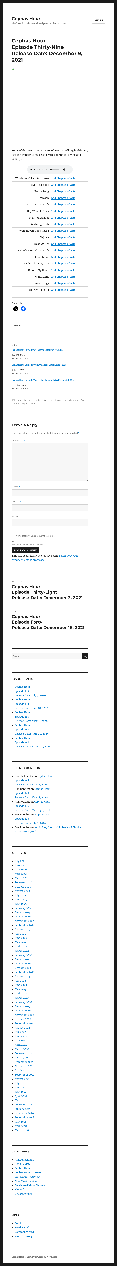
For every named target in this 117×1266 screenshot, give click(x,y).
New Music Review (26, 1181)
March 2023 (22, 997)
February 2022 (23, 1053)
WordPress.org (23, 1236)
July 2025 (20, 895)
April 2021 (21, 1096)
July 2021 (20, 1083)
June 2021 (21, 1087)
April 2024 (21, 946)
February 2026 (23, 882)
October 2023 (23, 967)
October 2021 (23, 1070)
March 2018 (22, 1130)
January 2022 (23, 1057)
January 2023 (23, 1006)
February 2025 (23, 908)
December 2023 (24, 963)
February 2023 (23, 1002)
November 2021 (24, 1066)
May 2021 (20, 1091)
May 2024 (21, 942)
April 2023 (21, 993)
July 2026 (20, 861)
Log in (18, 1223)
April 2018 (21, 1125)
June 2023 (21, 984)
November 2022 (24, 1014)
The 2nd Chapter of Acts (23, 403)
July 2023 (20, 980)
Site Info (20, 1189)
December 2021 (24, 1061)
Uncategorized (23, 1193)
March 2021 (22, 1100)
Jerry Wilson (22, 400)
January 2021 (22, 1108)
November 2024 (24, 920)
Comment (19, 440)
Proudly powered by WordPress (42, 1257)
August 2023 (22, 976)
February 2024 (23, 955)
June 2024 (21, 937)
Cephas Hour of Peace (28, 1172)
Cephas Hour (26, 18)
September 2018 (24, 1117)
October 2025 (23, 886)
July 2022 (20, 1031)
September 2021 (24, 1074)
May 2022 (21, 1040)
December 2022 (24, 1010)
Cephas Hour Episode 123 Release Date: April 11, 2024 (38, 350)
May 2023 (21, 989)
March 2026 (22, 878)
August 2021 (22, 1078)
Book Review (22, 1163)
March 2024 (22, 950)
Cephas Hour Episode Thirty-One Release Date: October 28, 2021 (43, 380)
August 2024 (22, 929)
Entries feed (22, 1227)
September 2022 (25, 1023)
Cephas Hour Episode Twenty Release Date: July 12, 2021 (39, 365)
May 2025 (21, 903)
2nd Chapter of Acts (76, 400)
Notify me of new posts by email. (28, 544)
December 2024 (24, 916)
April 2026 (21, 873)
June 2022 (21, 1036)
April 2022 (21, 1044)
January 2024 (23, 959)
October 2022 (23, 1019)
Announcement (24, 1159)
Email (16, 501)
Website (17, 516)
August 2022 (22, 1027)
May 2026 (21, 869)
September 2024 (25, 925)
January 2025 (23, 912)
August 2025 (22, 890)
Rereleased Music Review (30, 1185)
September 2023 (25, 972)
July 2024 (20, 933)
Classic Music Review (27, 1176)
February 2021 (23, 1104)
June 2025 (21, 899)
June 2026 (21, 865)
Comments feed (24, 1231)
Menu (99, 20)
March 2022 (22, 1049)
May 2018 (20, 1121)
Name (16, 486)
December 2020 (24, 1113)
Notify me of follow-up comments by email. (33, 536)
